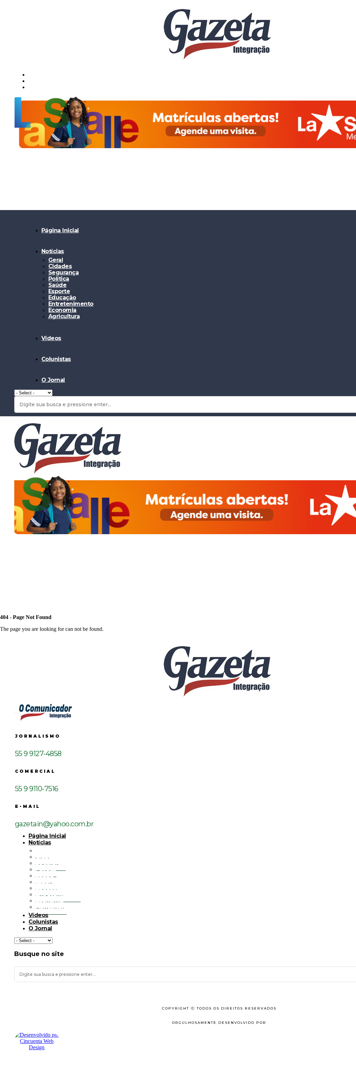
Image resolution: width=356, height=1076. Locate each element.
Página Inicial (60, 230)
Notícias (52, 251)
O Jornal (53, 380)
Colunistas (56, 359)
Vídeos (51, 338)
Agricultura (64, 316)
